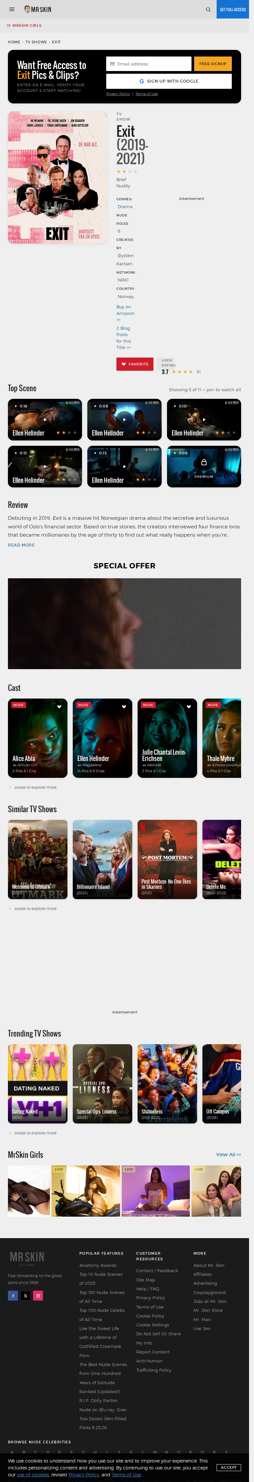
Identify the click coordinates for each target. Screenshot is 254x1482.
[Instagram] (38, 1296)
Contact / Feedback (157, 1270)
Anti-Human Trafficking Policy (154, 1365)
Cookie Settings (152, 1324)
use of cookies (33, 1474)
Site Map (145, 1279)
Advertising (205, 1283)
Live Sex (201, 1328)
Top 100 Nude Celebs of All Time (102, 1315)
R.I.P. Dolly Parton (98, 1400)
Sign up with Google (172, 81)
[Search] (208, 9)
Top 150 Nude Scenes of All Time (102, 1297)
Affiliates (202, 1274)
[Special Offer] (124, 623)
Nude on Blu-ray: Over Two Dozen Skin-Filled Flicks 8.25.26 (103, 1418)
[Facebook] (13, 1296)
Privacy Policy (118, 94)
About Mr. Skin (209, 1265)
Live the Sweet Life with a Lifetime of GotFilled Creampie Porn (100, 1342)
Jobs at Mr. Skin (210, 1301)
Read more (21, 545)
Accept (229, 1467)
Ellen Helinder (28, 433)
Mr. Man (202, 1319)
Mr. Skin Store (208, 1310)
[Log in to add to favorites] (59, 707)
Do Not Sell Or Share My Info (158, 1338)
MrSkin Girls (27, 25)
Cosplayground (209, 1292)
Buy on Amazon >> (125, 313)
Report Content (153, 1351)
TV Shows (36, 42)
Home (14, 42)
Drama (125, 206)
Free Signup (213, 63)
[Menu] (12, 9)
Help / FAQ (147, 1288)
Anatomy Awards (97, 1265)
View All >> (228, 1155)
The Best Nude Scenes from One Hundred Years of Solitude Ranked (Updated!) (103, 1378)
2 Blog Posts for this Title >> (123, 337)
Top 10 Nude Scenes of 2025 (100, 1279)
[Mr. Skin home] (37, 9)
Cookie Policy (150, 1315)
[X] (25, 1296)
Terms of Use (147, 94)
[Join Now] (233, 9)
